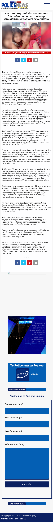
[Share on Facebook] (17, 60)
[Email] (35, 60)
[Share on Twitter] (23, 60)
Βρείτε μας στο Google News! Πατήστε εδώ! (26, 53)
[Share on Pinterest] (29, 60)
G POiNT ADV (7, 519)
